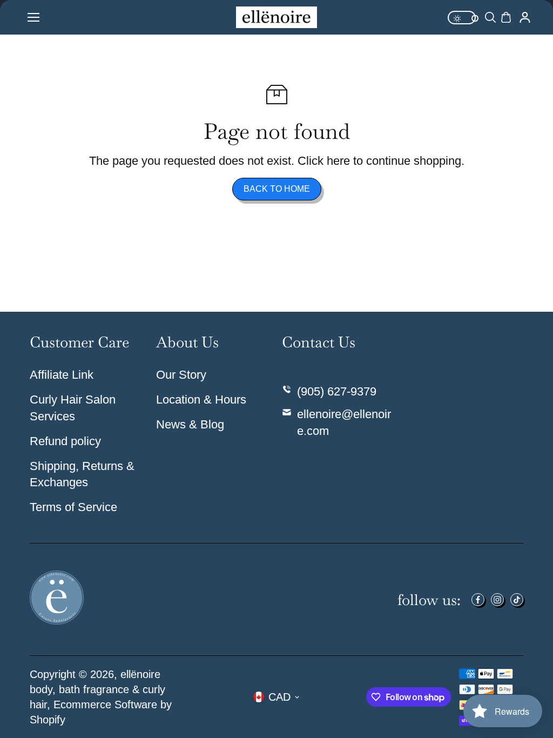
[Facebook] (477, 599)
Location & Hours (201, 399)
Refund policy (65, 441)
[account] (524, 17)
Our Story (181, 374)
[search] (490, 17)
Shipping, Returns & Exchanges (82, 474)
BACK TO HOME (277, 188)
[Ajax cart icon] (506, 17)
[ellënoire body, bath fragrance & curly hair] (276, 17)
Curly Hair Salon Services (73, 408)
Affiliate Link (61, 374)
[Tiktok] (516, 599)
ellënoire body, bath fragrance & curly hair (97, 689)
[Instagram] (497, 599)
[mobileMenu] (33, 17)
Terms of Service (73, 507)
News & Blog (190, 424)
